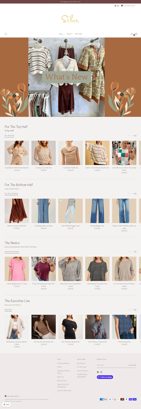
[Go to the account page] (131, 34)
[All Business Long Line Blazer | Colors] (17, 327)
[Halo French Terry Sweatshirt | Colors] (70, 269)
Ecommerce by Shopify (15, 401)
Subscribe (132, 365)
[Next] (86, 2)
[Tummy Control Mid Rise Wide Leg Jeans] (124, 211)
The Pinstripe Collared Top (97, 342)
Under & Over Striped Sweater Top (97, 168)
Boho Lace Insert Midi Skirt (16, 226)
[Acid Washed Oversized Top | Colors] (97, 269)
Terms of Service (83, 371)
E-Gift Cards (81, 367)
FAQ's (59, 367)
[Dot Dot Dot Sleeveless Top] (43, 327)
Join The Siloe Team (64, 391)
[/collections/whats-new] (70, 77)
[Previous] (54, 2)
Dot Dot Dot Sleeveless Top (43, 342)
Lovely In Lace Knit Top (44, 168)
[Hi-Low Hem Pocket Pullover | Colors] (124, 269)
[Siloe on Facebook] (115, 6)
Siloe (16, 399)
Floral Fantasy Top (124, 342)
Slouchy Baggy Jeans (97, 226)
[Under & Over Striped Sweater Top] (97, 153)
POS (6, 401)
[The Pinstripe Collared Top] (97, 327)
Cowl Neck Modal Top (70, 168)
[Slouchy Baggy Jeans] (97, 211)
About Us (60, 377)
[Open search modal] (6, 34)
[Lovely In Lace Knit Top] (43, 153)
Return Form (61, 381)
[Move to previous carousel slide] (130, 136)
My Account (81, 363)
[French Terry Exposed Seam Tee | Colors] (43, 269)
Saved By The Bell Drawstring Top (17, 168)
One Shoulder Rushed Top (70, 342)
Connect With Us (63, 363)
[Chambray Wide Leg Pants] (43, 211)
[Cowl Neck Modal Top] (70, 153)
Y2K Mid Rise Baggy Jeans (70, 226)
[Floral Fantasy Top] (124, 327)
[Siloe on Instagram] (118, 6)
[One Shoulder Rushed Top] (70, 327)
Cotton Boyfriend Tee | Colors (17, 284)
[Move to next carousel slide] (134, 135)
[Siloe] (70, 18)
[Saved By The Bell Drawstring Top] (17, 153)
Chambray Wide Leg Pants (44, 226)
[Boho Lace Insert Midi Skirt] (17, 211)
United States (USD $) (129, 6)
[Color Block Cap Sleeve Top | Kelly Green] (124, 153)
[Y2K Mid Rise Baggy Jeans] (70, 211)
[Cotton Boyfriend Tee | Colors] (17, 269)
